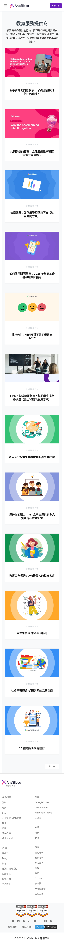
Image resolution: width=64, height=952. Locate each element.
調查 (4, 823)
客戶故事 (6, 883)
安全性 (38, 883)
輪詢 (4, 807)
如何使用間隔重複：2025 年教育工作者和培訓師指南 (32, 275)
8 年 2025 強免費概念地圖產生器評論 (32, 457)
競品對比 (6, 853)
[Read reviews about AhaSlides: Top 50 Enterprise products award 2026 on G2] (43, 911)
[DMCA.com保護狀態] (46, 926)
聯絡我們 (39, 857)
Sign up (55, 5)
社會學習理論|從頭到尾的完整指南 (32, 690)
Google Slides (42, 802)
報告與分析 (7, 838)
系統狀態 (12, 926)
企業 (37, 837)
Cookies (39, 878)
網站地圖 (27, 926)
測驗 (4, 802)
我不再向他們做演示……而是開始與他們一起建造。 (32, 91)
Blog (4, 858)
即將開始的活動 (9, 868)
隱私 (37, 873)
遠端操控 (6, 833)
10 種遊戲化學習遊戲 (32, 748)
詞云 (4, 812)
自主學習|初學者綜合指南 (32, 633)
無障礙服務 (40, 888)
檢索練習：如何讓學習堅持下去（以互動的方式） (32, 214)
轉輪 (4, 828)
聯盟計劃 (6, 878)
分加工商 (39, 893)
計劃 (37, 832)
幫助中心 (6, 873)
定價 (37, 827)
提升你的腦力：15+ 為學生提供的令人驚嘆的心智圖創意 (32, 516)
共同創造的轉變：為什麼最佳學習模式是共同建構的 (32, 153)
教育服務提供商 (32, 83)
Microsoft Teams (43, 812)
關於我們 (39, 852)
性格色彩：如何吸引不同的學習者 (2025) (32, 336)
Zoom (38, 817)
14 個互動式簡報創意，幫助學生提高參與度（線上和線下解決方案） (32, 397)
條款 (37, 868)
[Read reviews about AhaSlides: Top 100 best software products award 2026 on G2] (21, 911)
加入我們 (39, 863)
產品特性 (6, 796)
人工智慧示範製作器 (11, 817)
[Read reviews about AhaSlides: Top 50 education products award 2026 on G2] (32, 911)
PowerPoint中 (42, 807)
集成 (37, 796)
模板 (4, 863)
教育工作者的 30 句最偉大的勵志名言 (32, 575)
